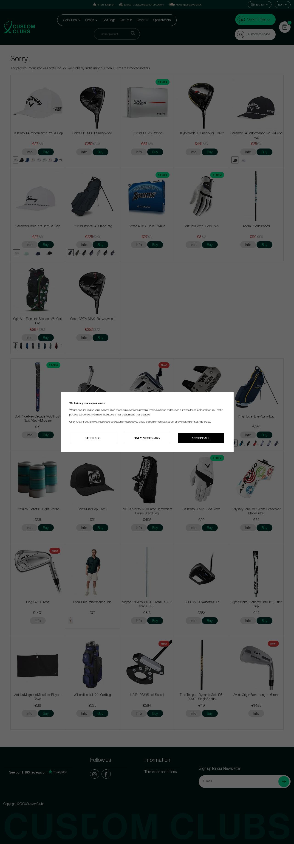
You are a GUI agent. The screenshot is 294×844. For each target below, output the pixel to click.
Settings (92, 438)
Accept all (201, 438)
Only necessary (147, 438)
